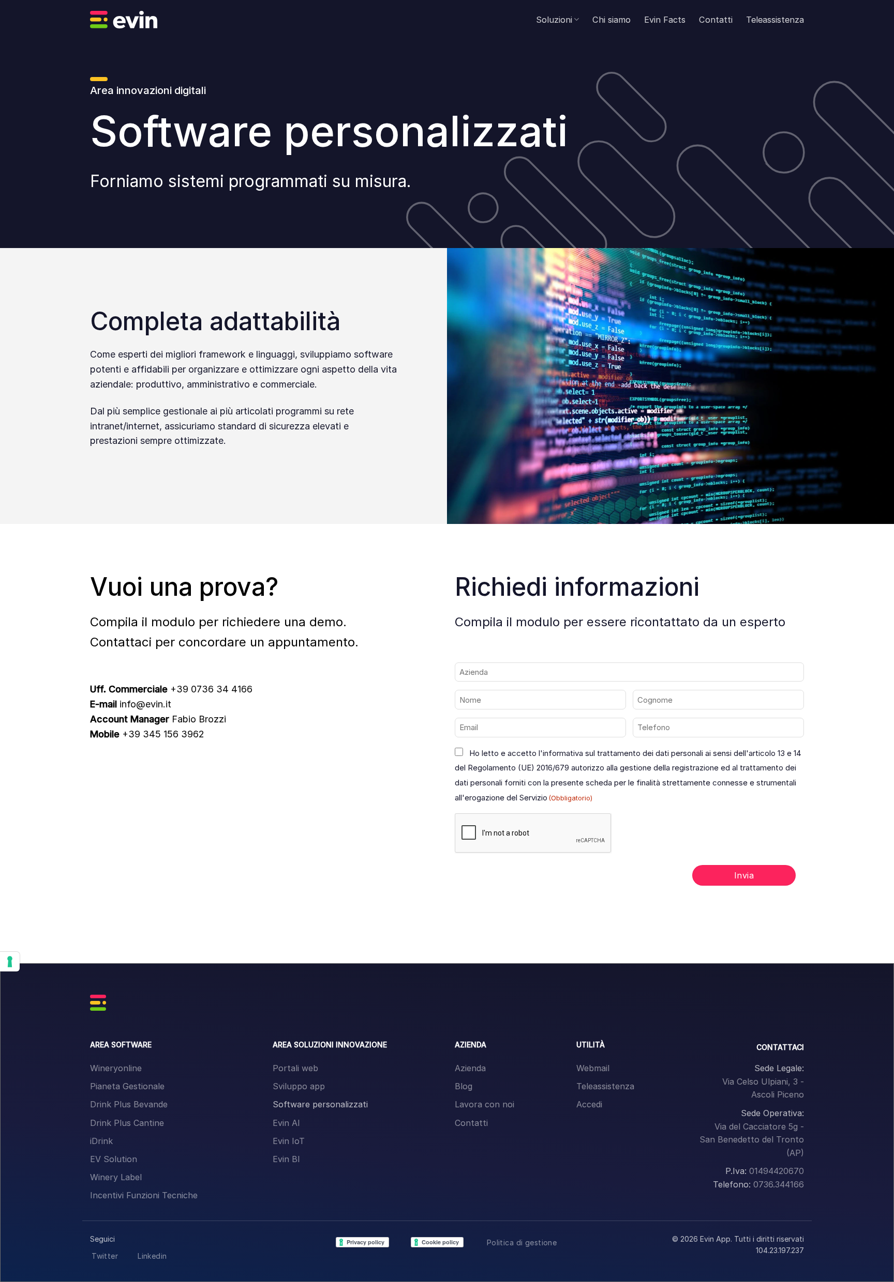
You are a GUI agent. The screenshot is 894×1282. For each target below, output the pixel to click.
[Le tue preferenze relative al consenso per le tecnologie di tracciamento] (10, 961)
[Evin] (123, 19)
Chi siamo (611, 19)
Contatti (716, 19)
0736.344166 (778, 1184)
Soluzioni (554, 19)
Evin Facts (665, 19)
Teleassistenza (775, 19)
